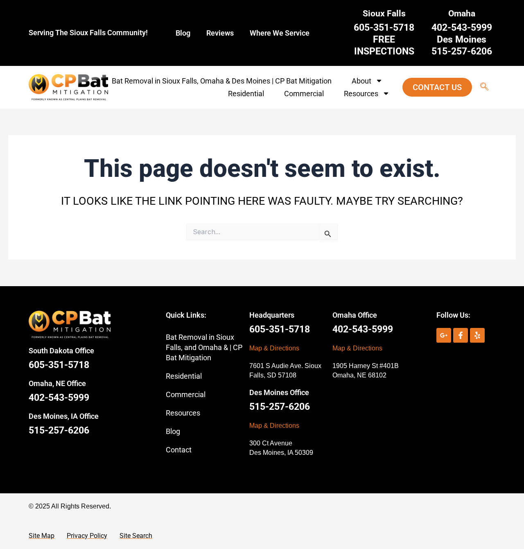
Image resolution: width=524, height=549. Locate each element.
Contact (179, 449)
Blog (183, 33)
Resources (361, 93)
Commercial (304, 93)
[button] (480, 87)
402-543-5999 (59, 397)
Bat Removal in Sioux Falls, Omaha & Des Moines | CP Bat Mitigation (222, 81)
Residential (246, 93)
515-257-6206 (59, 430)
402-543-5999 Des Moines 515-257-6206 (461, 39)
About (361, 81)
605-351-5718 (59, 365)
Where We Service (279, 33)
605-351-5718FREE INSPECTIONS (384, 39)
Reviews (220, 33)
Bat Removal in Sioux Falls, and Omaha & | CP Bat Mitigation (204, 347)
